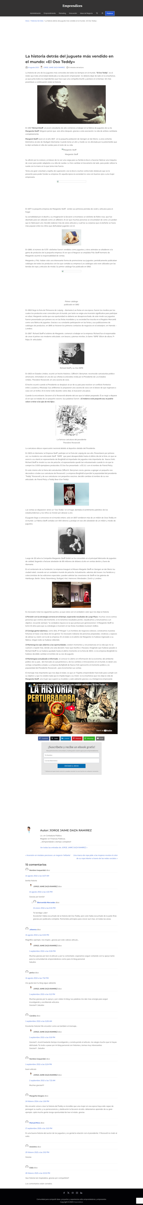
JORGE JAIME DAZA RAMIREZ (54, 67)
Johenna (33, 930)
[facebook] (64, 1193)
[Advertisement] (71, 37)
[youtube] (73, 1193)
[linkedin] (81, 1193)
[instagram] (77, 1193)
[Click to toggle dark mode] (102, 13)
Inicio (27, 21)
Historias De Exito (37, 21)
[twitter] (68, 1193)
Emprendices (78, 1202)
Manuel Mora (34, 1123)
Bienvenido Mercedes (46, 902)
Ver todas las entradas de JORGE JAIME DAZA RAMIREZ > (63, 847)
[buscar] (97, 13)
